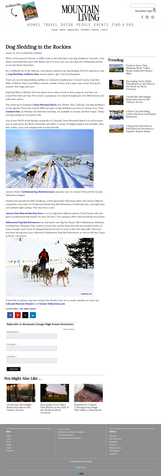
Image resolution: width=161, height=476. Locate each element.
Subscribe (54, 30)
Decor (67, 24)
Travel (51, 24)
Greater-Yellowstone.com (52, 304)
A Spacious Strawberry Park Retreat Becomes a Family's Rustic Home (140, 128)
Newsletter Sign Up (145, 10)
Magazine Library (73, 30)
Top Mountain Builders (66, 435)
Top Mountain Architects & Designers (71, 432)
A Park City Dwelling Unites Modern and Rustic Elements (141, 114)
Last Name (12, 356)
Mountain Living (80, 11)
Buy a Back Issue (115, 439)
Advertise (63, 30)
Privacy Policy (81, 467)
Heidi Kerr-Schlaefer (33, 53)
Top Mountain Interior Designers (69, 438)
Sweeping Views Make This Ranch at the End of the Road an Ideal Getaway (54, 408)
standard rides (13, 112)
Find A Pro (123, 24)
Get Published (85, 30)
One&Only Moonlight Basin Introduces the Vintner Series (19, 407)
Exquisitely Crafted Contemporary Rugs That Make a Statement (88, 407)
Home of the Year (64, 429)
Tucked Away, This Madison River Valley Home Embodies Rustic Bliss (139, 69)
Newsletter (95, 30)
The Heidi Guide (27, 309)
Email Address (13, 332)
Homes (34, 24)
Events (101, 24)
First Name (12, 344)
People (83, 24)
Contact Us (104, 30)
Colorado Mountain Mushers (20, 304)
